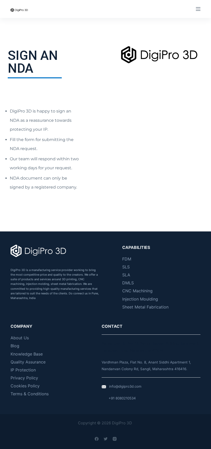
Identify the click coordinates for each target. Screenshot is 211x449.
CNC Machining (137, 290)
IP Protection (23, 369)
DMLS (128, 282)
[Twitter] (106, 439)
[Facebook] (97, 439)
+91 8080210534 (122, 398)
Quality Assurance (28, 361)
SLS (126, 266)
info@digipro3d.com (125, 386)
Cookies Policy (25, 385)
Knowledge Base (27, 354)
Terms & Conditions (30, 393)
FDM (126, 258)
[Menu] (198, 9)
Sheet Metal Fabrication (145, 307)
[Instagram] (115, 439)
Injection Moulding (140, 299)
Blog (15, 345)
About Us (20, 337)
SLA (126, 274)
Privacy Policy (24, 377)
